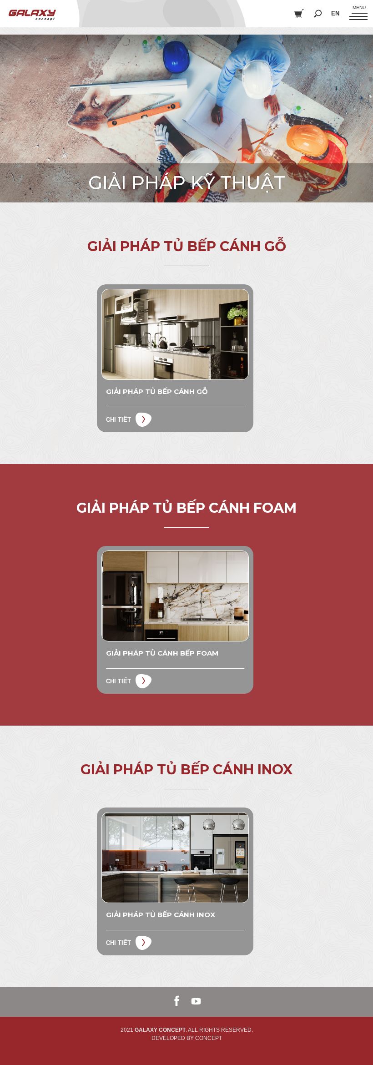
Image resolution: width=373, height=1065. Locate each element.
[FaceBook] (176, 1001)
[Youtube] (196, 1001)
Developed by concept (186, 1038)
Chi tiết (118, 419)
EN (335, 13)
